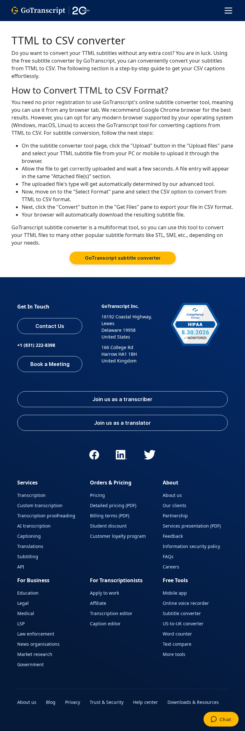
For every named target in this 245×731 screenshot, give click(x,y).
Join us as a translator (122, 423)
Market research (34, 654)
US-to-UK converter (183, 624)
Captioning (29, 536)
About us (172, 495)
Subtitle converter (182, 613)
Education (28, 593)
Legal (23, 603)
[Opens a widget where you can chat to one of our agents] (221, 720)
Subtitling (27, 556)
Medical (25, 613)
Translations (30, 546)
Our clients (174, 505)
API (20, 567)
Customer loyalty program (118, 536)
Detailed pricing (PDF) (113, 505)
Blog (51, 702)
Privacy (72, 702)
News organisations (38, 644)
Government (30, 664)
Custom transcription (40, 505)
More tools (174, 654)
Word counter (177, 634)
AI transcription (34, 526)
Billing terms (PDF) (109, 516)
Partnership (175, 516)
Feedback (173, 536)
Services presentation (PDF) (192, 526)
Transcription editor (111, 613)
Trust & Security (106, 702)
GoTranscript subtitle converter (122, 258)
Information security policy (191, 546)
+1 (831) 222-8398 (36, 345)
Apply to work (104, 593)
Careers (171, 567)
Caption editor (105, 624)
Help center (145, 702)
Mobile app (175, 593)
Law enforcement (35, 634)
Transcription (31, 495)
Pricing (97, 495)
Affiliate (98, 603)
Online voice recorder (186, 603)
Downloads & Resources (193, 702)
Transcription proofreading (46, 516)
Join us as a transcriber (122, 399)
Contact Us (49, 326)
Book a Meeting (50, 364)
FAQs (168, 556)
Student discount (108, 526)
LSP (21, 624)
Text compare (177, 644)
